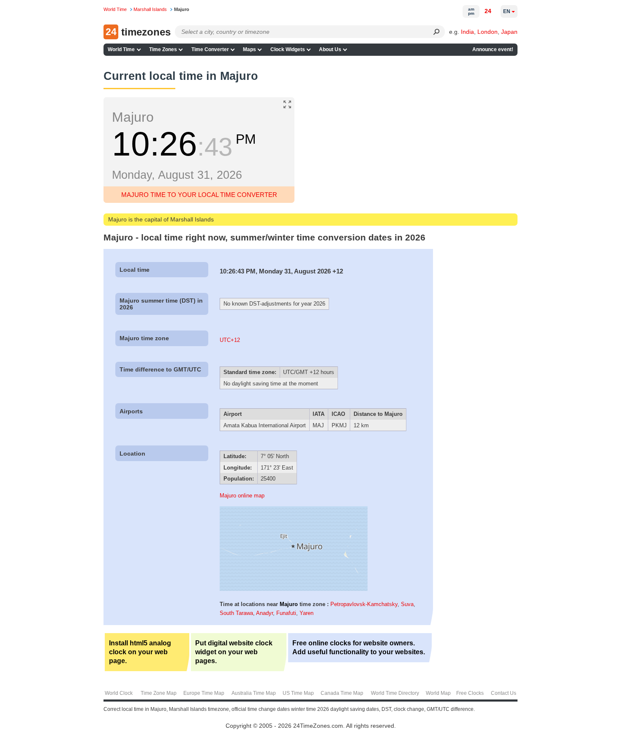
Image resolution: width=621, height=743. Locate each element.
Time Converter (210, 49)
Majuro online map (242, 495)
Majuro (289, 604)
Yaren (306, 613)
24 (488, 11)
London (487, 31)
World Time (121, 49)
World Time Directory (395, 693)
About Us (330, 49)
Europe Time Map (203, 693)
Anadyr (264, 613)
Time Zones (163, 49)
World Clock (119, 693)
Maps (249, 49)
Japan (509, 31)
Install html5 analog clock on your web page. (140, 651)
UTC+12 (230, 340)
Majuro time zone (144, 338)
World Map (438, 693)
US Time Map (298, 693)
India (467, 31)
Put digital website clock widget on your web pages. (233, 651)
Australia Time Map (254, 693)
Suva (407, 604)
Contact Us (503, 693)
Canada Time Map (342, 693)
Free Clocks (470, 693)
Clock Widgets (287, 49)
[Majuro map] (294, 589)
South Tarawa (236, 613)
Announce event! (492, 49)
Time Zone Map (159, 693)
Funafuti (286, 613)
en (506, 11)
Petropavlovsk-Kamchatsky (364, 604)
